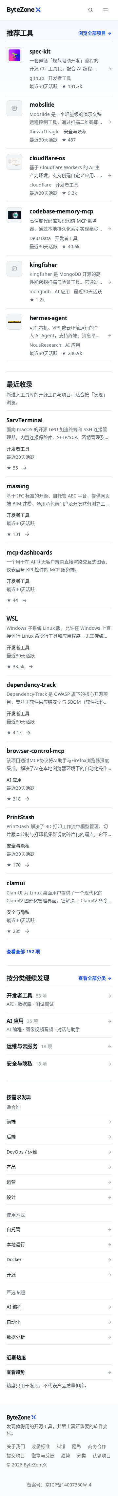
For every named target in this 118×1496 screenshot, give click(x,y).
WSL (12, 618)
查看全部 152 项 (23, 951)
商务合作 (97, 1446)
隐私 (76, 1446)
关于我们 (16, 1446)
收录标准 (40, 1446)
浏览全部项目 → (94, 33)
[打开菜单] (105, 10)
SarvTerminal (25, 420)
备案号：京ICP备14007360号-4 (59, 1485)
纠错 (61, 1446)
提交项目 (16, 1455)
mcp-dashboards (29, 552)
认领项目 (101, 1455)
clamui (16, 883)
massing (18, 486)
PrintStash (20, 817)
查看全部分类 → (94, 978)
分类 (81, 1455)
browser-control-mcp (36, 751)
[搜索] (90, 10)
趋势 (65, 1455)
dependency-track (31, 685)
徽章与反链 (42, 1455)
